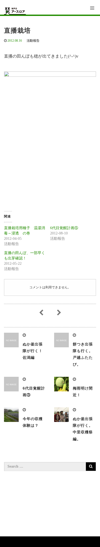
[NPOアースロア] (15, 11)
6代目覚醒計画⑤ (64, 228)
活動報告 (33, 40)
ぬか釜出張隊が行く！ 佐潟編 (35, 351)
